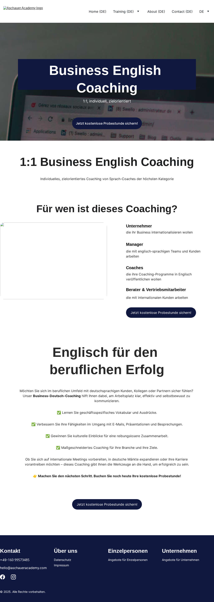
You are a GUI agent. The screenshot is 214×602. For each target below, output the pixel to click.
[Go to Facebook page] (2, 576)
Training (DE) (123, 11)
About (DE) (156, 11)
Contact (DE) (182, 11)
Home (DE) (97, 11)
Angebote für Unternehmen (180, 560)
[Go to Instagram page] (13, 576)
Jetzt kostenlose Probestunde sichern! (107, 123)
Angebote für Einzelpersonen (128, 560)
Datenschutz (62, 560)
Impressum (61, 565)
